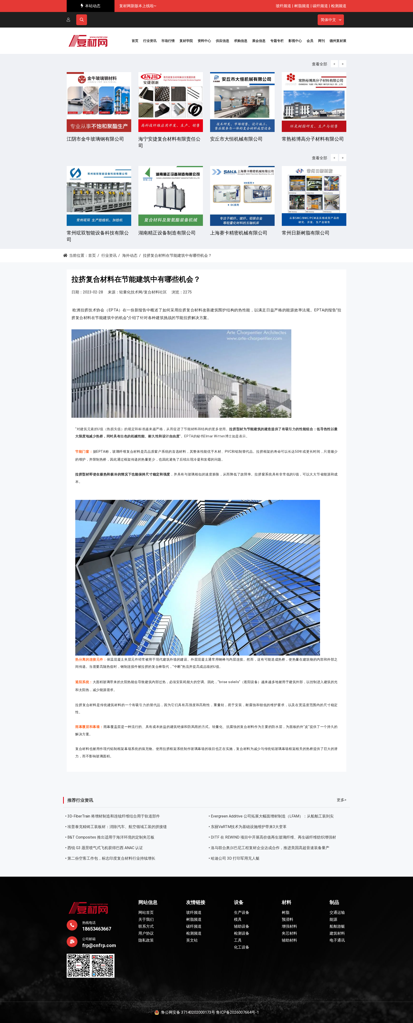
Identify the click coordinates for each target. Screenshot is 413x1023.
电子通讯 (337, 940)
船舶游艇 (337, 926)
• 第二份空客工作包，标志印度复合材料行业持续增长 (110, 858)
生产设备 (241, 912)
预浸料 (287, 919)
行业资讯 (109, 255)
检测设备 (241, 933)
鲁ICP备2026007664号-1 (237, 1012)
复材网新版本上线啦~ (137, 6)
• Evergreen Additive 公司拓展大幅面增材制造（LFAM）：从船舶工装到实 (271, 816)
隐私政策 (146, 940)
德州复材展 (338, 41)
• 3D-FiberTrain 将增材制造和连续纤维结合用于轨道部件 (112, 816)
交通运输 (337, 912)
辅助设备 (241, 926)
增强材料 (289, 926)
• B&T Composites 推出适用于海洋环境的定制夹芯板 (109, 837)
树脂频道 (302, 6)
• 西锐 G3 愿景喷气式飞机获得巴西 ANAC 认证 (104, 848)
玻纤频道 (283, 6)
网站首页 (146, 912)
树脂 (285, 912)
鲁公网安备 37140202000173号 (187, 1012)
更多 (341, 800)
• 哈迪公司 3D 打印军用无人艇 (234, 858)
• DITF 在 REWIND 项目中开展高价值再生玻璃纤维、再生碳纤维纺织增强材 (272, 837)
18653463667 (96, 929)
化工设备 (241, 947)
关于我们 (146, 919)
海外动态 (129, 255)
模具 (238, 919)
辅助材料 (289, 940)
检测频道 (338, 6)
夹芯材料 (289, 933)
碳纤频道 (320, 6)
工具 (238, 940)
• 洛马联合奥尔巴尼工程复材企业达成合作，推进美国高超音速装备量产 (269, 848)
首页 (92, 255)
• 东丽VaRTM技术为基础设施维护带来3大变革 (248, 826)
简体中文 (328, 19)
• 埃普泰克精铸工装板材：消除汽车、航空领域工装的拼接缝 (116, 826)
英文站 (192, 940)
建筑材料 (337, 933)
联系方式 (146, 926)
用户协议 (146, 933)
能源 (333, 919)
